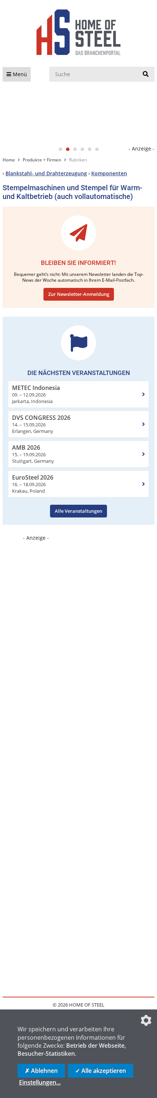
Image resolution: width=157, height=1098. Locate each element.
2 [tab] (67, 149)
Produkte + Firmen (42, 160)
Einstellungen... (40, 1082)
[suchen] (145, 74)
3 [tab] (74, 149)
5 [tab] (89, 149)
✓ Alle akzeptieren (100, 1071)
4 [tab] (82, 149)
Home (9, 160)
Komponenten (109, 173)
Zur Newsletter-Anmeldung (78, 294)
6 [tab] (96, 149)
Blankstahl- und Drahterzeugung (46, 173)
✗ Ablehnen (41, 1071)
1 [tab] (60, 149)
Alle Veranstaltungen (78, 511)
